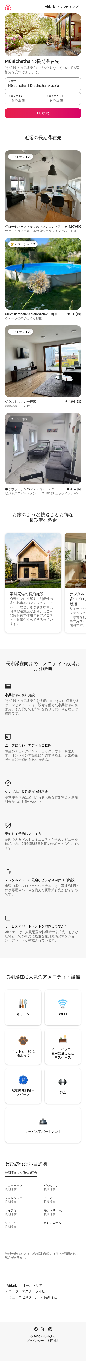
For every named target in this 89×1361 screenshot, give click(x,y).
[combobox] (43, 85)
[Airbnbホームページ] (8, 6)
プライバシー (35, 1340)
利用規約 (53, 1340)
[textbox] (24, 100)
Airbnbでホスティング (61, 7)
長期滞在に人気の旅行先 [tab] (21, 1172)
